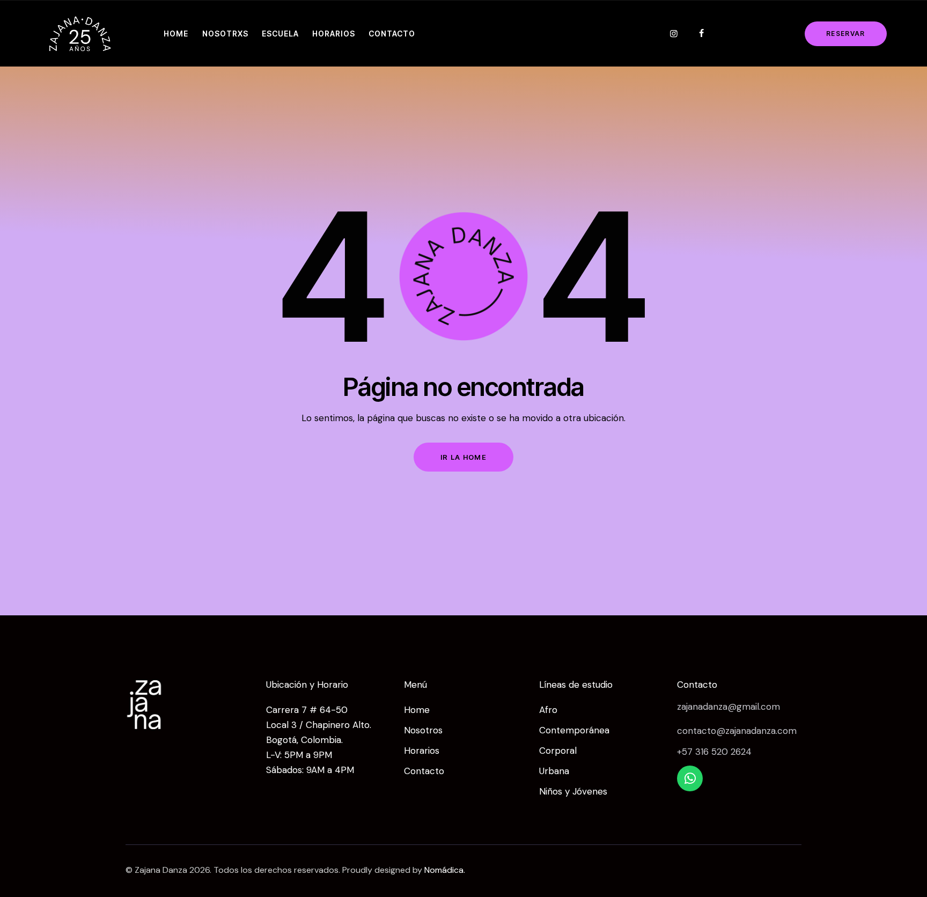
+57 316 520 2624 (714, 751)
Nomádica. (444, 870)
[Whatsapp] (690, 778)
